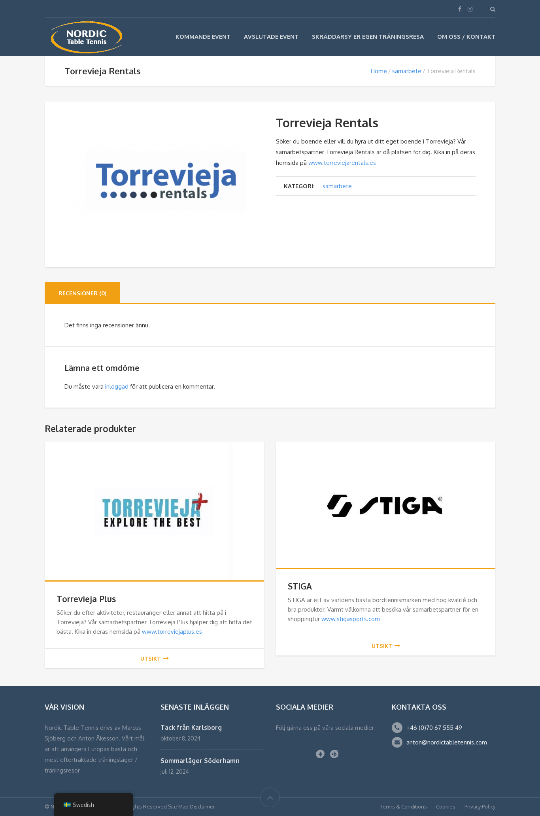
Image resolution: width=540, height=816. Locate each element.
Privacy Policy (479, 806)
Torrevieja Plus (86, 598)
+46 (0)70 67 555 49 (434, 727)
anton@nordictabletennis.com (446, 742)
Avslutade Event (271, 36)
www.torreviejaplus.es (172, 631)
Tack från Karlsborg (191, 727)
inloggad (116, 386)
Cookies (445, 806)
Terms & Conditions (403, 806)
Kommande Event (203, 36)
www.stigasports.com (350, 619)
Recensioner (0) (82, 293)
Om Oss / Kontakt (466, 36)
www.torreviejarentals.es (342, 162)
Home (379, 71)
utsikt (150, 658)
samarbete (406, 71)
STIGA (300, 586)
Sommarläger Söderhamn (200, 761)
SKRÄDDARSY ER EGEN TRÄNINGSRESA (368, 36)
